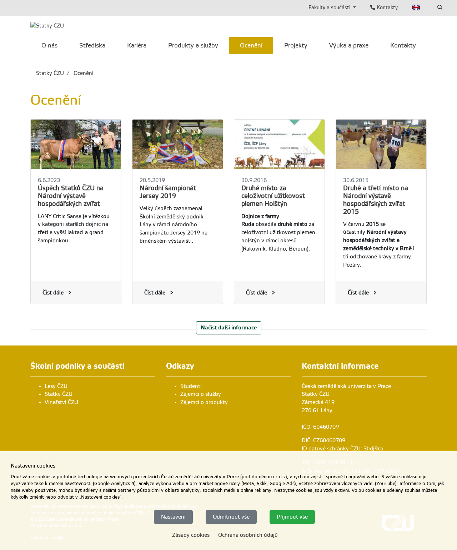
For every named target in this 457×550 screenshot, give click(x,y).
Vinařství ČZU (61, 402)
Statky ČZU (50, 73)
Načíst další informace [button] (229, 327)
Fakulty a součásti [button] (330, 7)
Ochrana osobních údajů (248, 535)
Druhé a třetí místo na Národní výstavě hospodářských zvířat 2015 (375, 200)
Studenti (191, 386)
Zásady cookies (191, 535)
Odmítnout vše (231, 517)
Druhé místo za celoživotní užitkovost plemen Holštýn (273, 196)
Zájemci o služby (200, 394)
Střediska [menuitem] (92, 45)
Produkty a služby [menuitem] (193, 45)
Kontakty (386, 7)
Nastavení (173, 517)
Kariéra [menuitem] (136, 45)
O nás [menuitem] (49, 45)
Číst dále (53, 293)
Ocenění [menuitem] (251, 45)
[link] (47, 25)
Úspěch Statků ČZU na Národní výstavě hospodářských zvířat (71, 196)
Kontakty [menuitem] (403, 45)
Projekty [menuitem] (295, 45)
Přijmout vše (292, 517)
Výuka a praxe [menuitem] (348, 45)
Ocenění (83, 73)
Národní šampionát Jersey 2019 (168, 192)
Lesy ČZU (56, 386)
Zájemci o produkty (204, 402)
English (416, 7)
